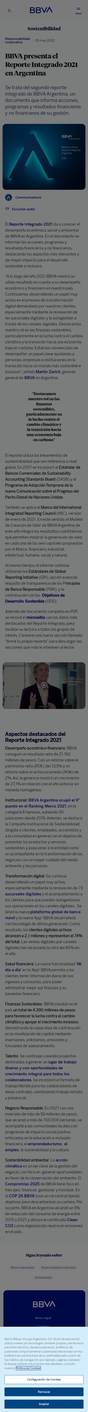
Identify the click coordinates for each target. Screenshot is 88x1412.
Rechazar (44, 1391)
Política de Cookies (28, 1368)
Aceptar (44, 1404)
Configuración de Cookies (44, 1379)
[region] (44, 1369)
